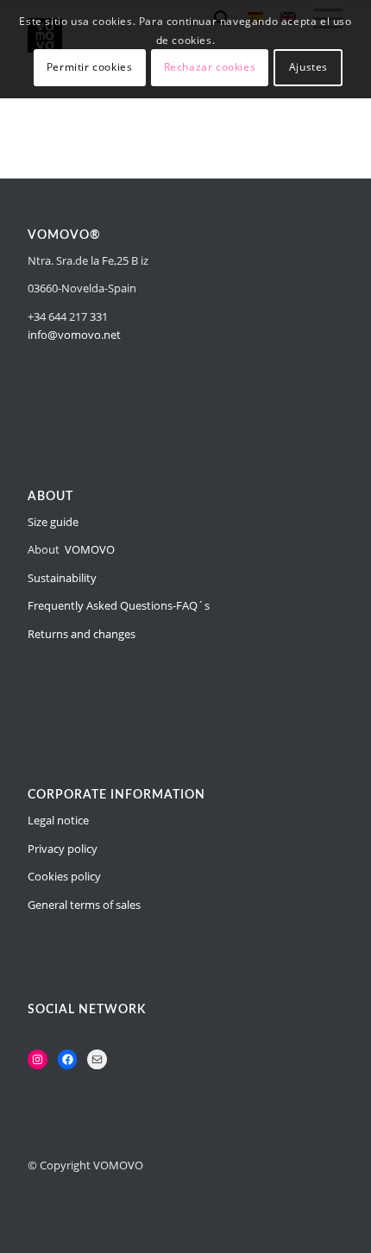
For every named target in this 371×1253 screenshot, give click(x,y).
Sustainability (62, 578)
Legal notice (58, 820)
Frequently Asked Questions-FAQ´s (119, 605)
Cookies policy (64, 876)
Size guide (53, 521)
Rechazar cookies (210, 67)
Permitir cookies (90, 67)
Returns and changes (81, 634)
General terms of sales (84, 904)
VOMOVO (90, 549)
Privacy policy (62, 848)
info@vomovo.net (74, 334)
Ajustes (308, 67)
